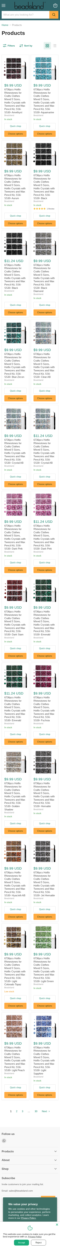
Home (5, 25)
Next (45, 1111)
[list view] (54, 45)
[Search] (53, 15)
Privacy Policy (35, 1236)
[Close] (57, 1224)
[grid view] (47, 45)
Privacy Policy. (28, 1218)
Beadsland (9, 115)
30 (36, 1111)
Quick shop (15, 126)
